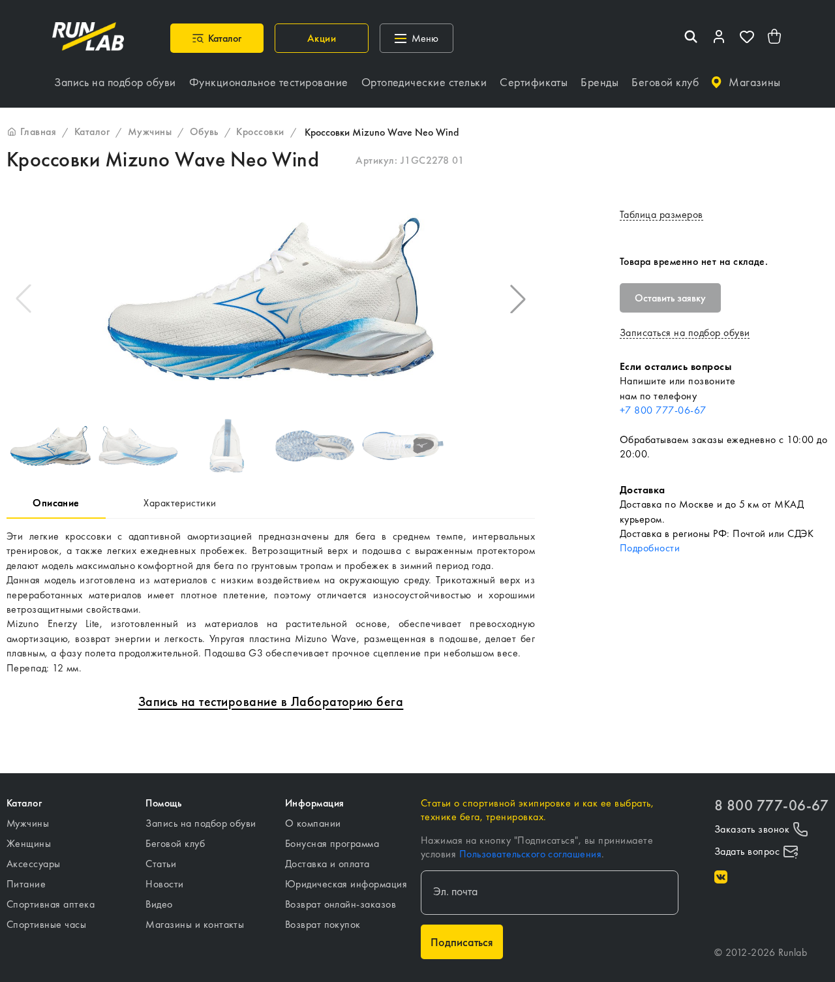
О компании (313, 823)
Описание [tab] (56, 503)
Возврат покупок (323, 924)
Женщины (29, 843)
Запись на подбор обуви (200, 823)
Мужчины (28, 823)
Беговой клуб (175, 843)
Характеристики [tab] (180, 503)
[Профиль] (719, 38)
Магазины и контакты (194, 924)
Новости (164, 884)
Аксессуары (34, 863)
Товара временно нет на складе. (694, 261)
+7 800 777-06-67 (663, 410)
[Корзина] (775, 38)
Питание (26, 884)
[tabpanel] (271, 602)
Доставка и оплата (327, 863)
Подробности (650, 548)
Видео (158, 904)
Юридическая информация (346, 884)
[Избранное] (747, 38)
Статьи (160, 863)
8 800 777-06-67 (771, 805)
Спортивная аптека (51, 904)
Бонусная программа (332, 843)
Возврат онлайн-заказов (341, 904)
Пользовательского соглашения (530, 854)
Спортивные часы (46, 924)
